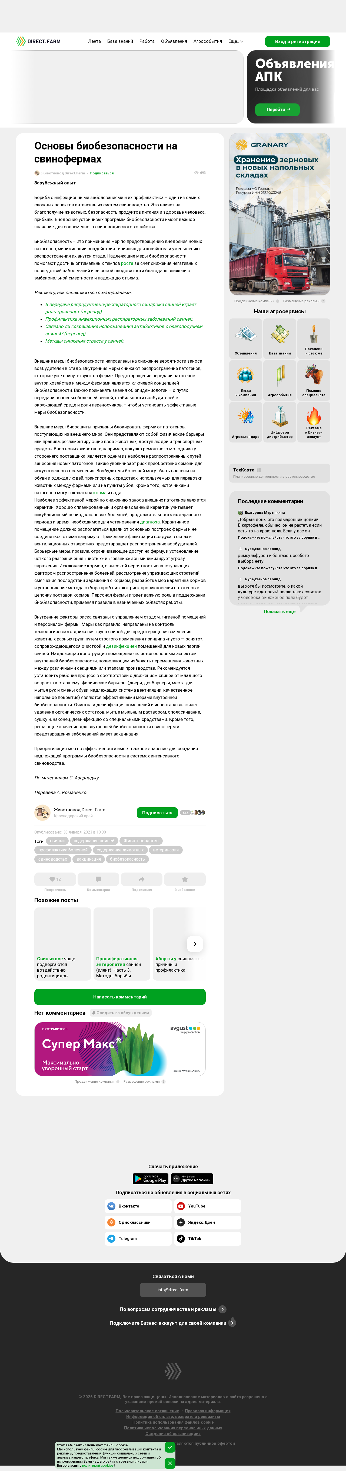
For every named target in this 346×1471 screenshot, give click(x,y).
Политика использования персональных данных (173, 1428)
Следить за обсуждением (123, 1012)
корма (100, 492)
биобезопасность (127, 859)
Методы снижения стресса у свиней (84, 341)
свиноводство (52, 859)
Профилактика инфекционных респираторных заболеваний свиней (118, 319)
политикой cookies (97, 1465)
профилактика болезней (63, 849)
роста (127, 263)
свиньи (57, 840)
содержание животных (120, 849)
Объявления (174, 41)
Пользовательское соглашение (147, 1410)
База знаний (120, 41)
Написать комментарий (120, 997)
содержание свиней (94, 840)
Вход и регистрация (297, 41)
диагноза (150, 522)
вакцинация (88, 859)
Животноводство (141, 840)
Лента (94, 41)
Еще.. (233, 41)
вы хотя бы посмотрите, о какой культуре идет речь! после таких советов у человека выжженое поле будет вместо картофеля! (279, 595)
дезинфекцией (121, 646)
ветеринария (166, 849)
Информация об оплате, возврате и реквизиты (173, 1416)
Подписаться (100, 173)
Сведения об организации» (173, 1433)
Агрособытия (208, 41)
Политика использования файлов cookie (173, 1422)
